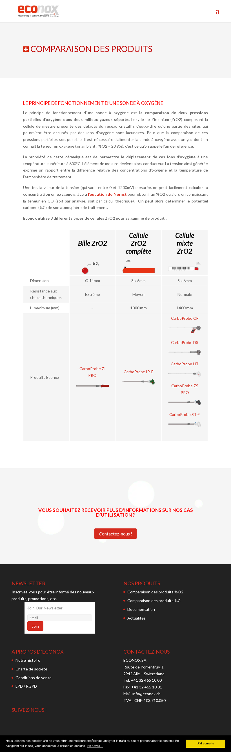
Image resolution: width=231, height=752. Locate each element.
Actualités (136, 618)
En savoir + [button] (95, 746)
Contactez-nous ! (115, 533)
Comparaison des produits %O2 (155, 591)
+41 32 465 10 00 (146, 680)
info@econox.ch (146, 693)
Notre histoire (27, 660)
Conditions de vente (33, 677)
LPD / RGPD (26, 686)
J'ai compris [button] (205, 743)
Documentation (141, 609)
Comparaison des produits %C (154, 600)
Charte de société (31, 669)
